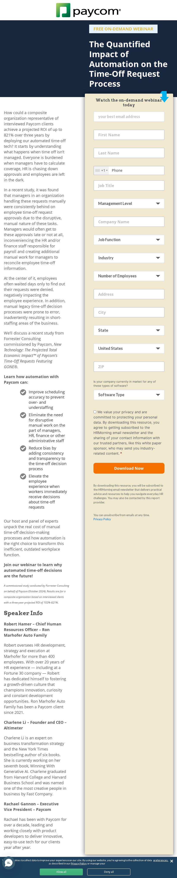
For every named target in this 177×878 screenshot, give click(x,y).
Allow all (61, 872)
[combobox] (101, 170)
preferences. (160, 860)
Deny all (109, 872)
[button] (8, 862)
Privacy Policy (102, 519)
